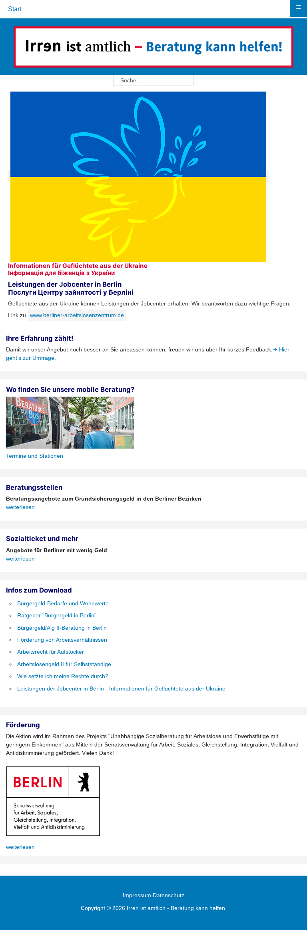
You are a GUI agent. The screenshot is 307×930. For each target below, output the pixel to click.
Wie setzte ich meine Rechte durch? (62, 676)
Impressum (137, 895)
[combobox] (153, 80)
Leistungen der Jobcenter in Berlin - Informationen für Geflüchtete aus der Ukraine (121, 688)
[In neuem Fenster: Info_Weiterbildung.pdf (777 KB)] (138, 176)
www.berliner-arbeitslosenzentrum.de (77, 315)
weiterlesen (20, 507)
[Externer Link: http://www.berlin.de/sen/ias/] (53, 801)
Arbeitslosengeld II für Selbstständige (64, 664)
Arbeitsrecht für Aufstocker (50, 652)
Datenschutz (168, 895)
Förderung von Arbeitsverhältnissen (62, 640)
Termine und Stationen (34, 456)
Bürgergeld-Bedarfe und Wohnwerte (63, 603)
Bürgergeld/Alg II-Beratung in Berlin (62, 628)
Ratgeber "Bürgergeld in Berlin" (56, 615)
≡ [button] (298, 7)
